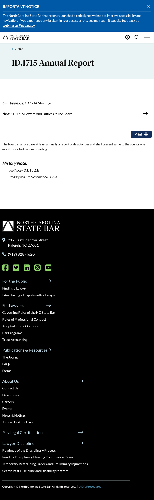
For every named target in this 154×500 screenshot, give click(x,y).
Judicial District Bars (17, 422)
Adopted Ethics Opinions (20, 326)
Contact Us (10, 388)
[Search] (136, 37)
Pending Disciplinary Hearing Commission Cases (37, 457)
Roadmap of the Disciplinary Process (29, 450)
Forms (6, 371)
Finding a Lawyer (14, 288)
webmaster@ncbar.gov (19, 25)
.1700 (19, 48)
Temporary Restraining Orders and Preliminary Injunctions (45, 464)
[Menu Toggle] (147, 37)
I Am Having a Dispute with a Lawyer (29, 295)
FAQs (6, 364)
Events (7, 408)
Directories (10, 395)
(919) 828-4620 (21, 254)
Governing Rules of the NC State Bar (28, 312)
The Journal (11, 357)
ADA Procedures (90, 486)
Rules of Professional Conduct (24, 319)
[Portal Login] (127, 37)
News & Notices (14, 415)
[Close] (148, 6)
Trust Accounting (14, 340)
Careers (8, 402)
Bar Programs (12, 333)
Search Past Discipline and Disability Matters (35, 471)
